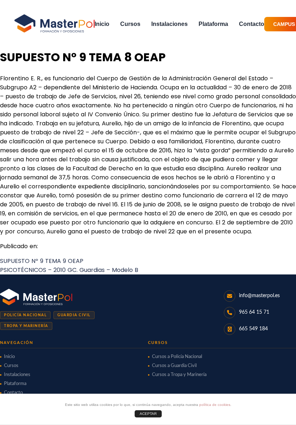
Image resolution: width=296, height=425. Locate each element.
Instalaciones (169, 24)
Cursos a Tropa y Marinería (179, 374)
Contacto (251, 24)
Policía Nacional (25, 315)
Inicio (102, 24)
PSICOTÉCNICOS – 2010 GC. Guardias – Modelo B (69, 270)
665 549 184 (253, 328)
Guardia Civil (74, 315)
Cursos (130, 24)
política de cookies (214, 405)
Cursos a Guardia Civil (174, 365)
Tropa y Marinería (26, 326)
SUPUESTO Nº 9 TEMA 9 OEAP (41, 261)
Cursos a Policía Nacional (177, 356)
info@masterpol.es (259, 295)
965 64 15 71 (254, 312)
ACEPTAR (148, 414)
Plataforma (213, 24)
